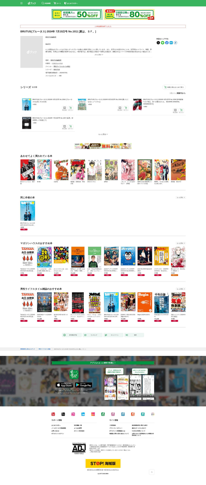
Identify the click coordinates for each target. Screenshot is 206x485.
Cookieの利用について (138, 431)
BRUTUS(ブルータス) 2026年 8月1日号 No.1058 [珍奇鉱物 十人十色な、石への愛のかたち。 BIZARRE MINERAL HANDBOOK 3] (163, 102)
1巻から (173, 93)
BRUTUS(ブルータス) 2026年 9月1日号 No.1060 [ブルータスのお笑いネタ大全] (52, 101)
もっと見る (180, 197)
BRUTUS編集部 (50, 37)
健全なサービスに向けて (139, 428)
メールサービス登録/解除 (59, 428)
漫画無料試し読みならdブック (27, 349)
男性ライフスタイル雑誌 (62, 66)
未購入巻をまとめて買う (175, 87)
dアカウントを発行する (95, 470)
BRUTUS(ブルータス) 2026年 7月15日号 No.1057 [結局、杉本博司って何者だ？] (53, 119)
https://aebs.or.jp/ (96, 452)
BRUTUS (57, 69)
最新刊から (181, 93)
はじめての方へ (56, 425)
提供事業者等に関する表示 (139, 425)
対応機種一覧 (78, 425)
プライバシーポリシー (115, 428)
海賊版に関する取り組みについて (119, 433)
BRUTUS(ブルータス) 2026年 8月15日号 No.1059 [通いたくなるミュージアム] (108, 101)
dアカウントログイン (58, 433)
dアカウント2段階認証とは (117, 431)
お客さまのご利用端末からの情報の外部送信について (143, 434)
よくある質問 (78, 428)
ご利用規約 (112, 425)
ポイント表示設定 (79, 431)
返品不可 (48, 44)
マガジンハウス (57, 63)
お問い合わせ (55, 431)
